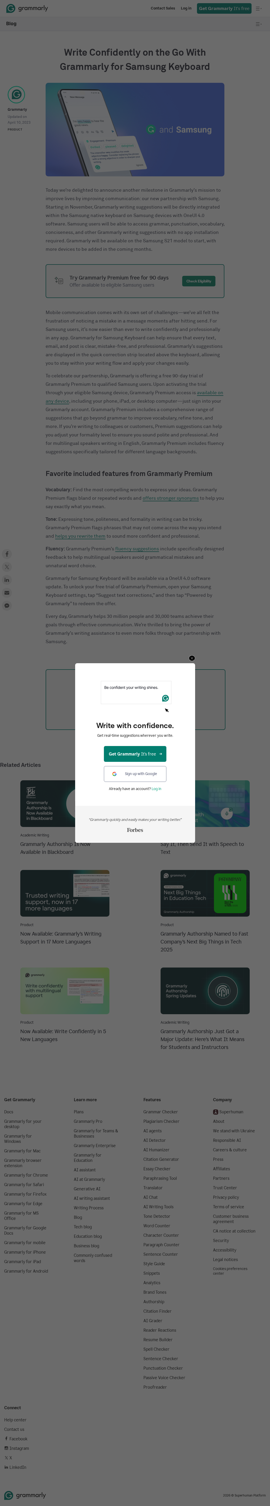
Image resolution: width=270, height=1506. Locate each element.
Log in (156, 789)
